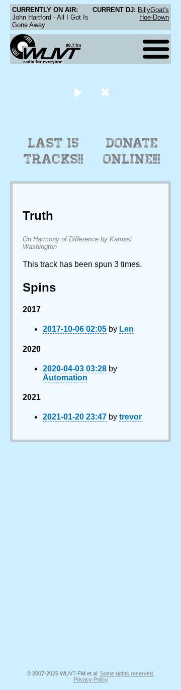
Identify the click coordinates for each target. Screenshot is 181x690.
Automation (65, 377)
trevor (130, 416)
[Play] (77, 92)
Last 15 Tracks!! (53, 151)
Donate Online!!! (131, 151)
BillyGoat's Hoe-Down (153, 13)
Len (126, 329)
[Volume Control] (106, 92)
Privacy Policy (90, 679)
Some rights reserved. (127, 673)
